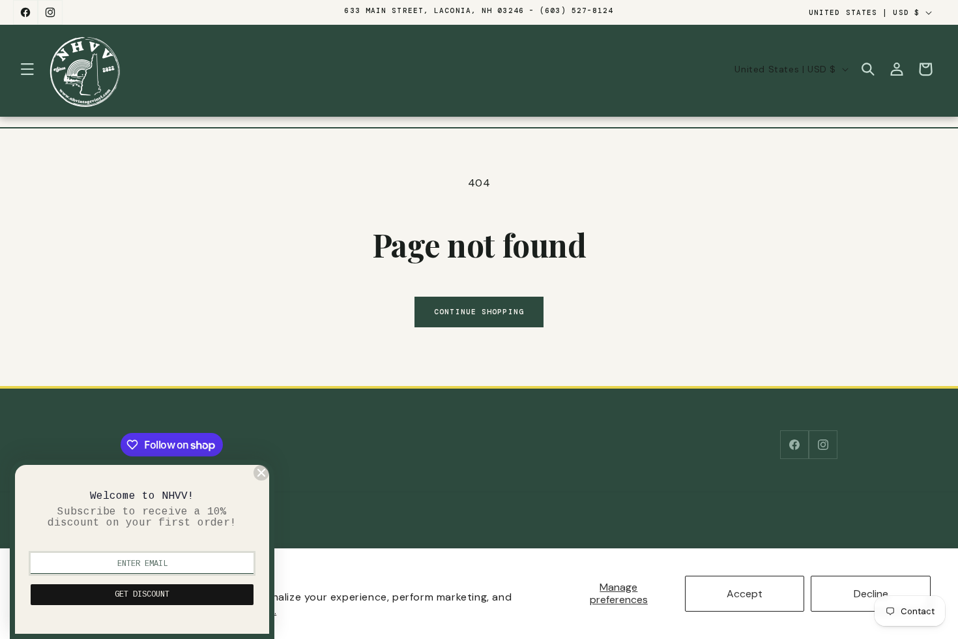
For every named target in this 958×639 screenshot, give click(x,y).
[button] (27, 69)
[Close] (261, 473)
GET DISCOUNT (142, 594)
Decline (871, 594)
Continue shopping (479, 311)
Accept (744, 594)
